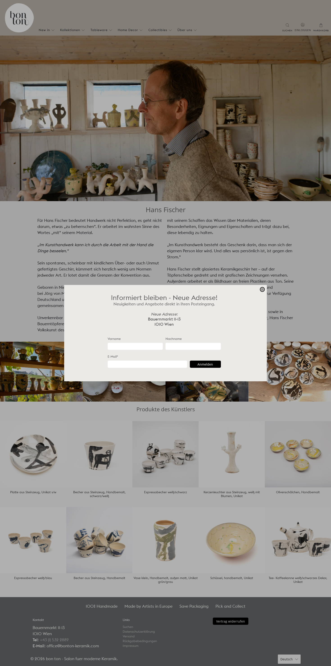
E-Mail (113, 357)
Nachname (174, 338)
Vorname (114, 338)
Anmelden (205, 364)
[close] (262, 289)
